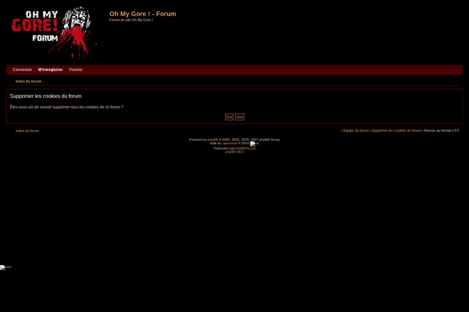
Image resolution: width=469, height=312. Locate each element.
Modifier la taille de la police (454, 80)
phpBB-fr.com (246, 148)
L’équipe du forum (354, 130)
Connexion (22, 69)
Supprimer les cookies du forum (396, 130)
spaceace (230, 143)
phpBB (213, 139)
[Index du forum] (58, 34)
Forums (75, 69)
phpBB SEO (235, 151)
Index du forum (28, 81)
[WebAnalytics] (254, 143)
